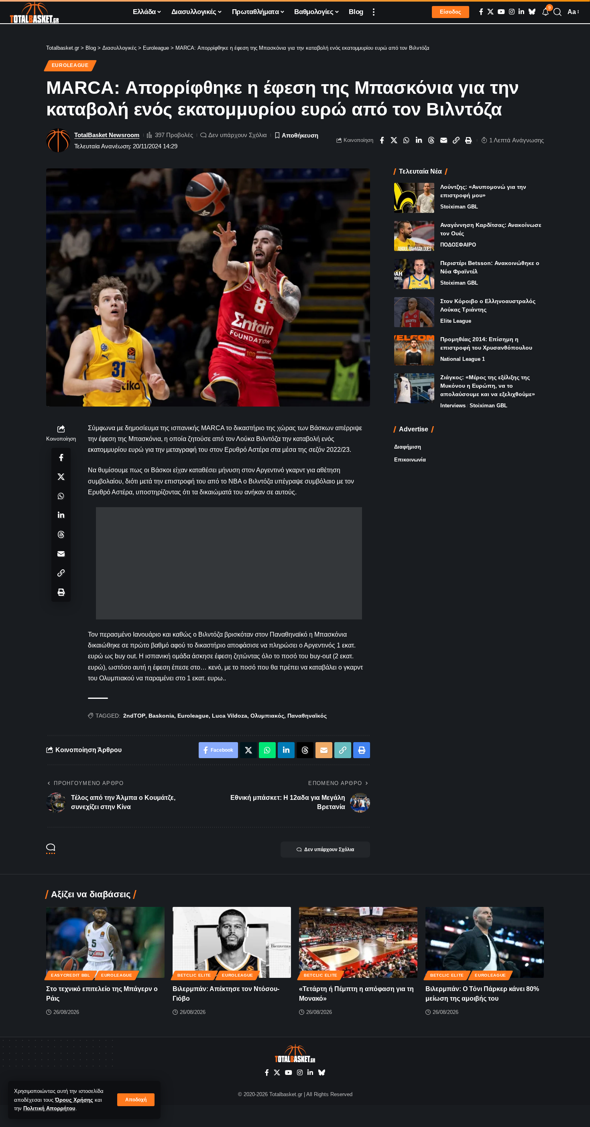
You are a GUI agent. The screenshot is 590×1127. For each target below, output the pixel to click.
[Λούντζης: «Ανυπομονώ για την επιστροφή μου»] (414, 198)
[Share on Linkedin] (419, 140)
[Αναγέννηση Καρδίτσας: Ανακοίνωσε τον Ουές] (414, 236)
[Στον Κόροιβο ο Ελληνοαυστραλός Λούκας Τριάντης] (414, 312)
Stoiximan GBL (459, 207)
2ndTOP (134, 715)
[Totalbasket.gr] (34, 12)
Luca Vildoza (229, 715)
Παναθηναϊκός (307, 715)
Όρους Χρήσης (74, 1100)
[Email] (444, 140)
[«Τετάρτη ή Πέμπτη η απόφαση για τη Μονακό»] (358, 942)
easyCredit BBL (70, 975)
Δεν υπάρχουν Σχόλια (237, 135)
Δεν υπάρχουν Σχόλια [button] (329, 849)
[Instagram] (512, 11)
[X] (490, 11)
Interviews (453, 406)
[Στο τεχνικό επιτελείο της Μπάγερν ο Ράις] (105, 942)
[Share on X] (394, 140)
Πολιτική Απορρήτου (49, 1108)
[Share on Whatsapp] (406, 140)
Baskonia (161, 715)
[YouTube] (501, 11)
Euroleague (70, 65)
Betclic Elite (194, 975)
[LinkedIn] (521, 11)
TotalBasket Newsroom (106, 135)
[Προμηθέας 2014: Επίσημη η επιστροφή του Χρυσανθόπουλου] (414, 350)
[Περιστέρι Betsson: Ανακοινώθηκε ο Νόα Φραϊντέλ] (414, 274)
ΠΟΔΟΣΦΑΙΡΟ (458, 245)
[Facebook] (481, 11)
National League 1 (462, 359)
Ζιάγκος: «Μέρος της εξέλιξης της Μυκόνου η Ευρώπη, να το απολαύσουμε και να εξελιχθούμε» (487, 385)
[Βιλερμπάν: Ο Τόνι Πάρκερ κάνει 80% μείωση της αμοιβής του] (484, 942)
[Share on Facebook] (381, 140)
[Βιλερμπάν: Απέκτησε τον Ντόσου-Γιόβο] (232, 942)
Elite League (455, 321)
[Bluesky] (531, 11)
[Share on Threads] (431, 140)
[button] (136, 1099)
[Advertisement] (229, 563)
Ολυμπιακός (267, 715)
